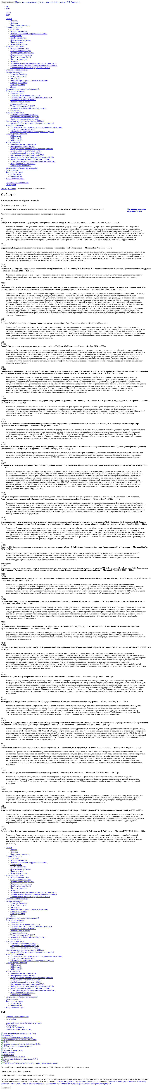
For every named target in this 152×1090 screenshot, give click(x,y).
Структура (14, 29)
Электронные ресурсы (15, 112)
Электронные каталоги (15, 91)
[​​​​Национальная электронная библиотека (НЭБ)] (20, 1044)
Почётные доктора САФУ (20, 57)
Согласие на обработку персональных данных (74, 1081)
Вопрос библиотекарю (15, 179)
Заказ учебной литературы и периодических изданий (32, 123)
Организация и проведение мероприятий (22, 89)
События (14, 23)
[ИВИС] (4, 1042)
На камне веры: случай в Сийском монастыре (29, 80)
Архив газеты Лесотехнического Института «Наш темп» (33, 63)
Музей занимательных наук (17, 70)
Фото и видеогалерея (14, 172)
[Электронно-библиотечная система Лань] (18, 1033)
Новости (13, 21)
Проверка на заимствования (17, 183)
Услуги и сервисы (13, 142)
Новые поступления (18, 44)
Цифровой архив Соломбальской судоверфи (24, 1023)
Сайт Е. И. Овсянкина (15, 1027)
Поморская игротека (14, 72)
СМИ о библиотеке (18, 38)
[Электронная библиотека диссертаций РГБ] (19, 1059)
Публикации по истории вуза (22, 53)
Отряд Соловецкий (18, 76)
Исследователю (12, 170)
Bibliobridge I (15, 136)
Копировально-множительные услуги (25, 151)
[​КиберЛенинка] (8, 1053)
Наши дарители (16, 42)
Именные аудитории (18, 59)
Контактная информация (20, 40)
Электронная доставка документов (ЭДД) (27, 155)
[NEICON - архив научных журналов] (16, 1046)
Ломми (13, 87)
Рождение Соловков (18, 74)
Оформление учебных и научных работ (22, 168)
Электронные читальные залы (22, 147)
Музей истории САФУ (15, 46)
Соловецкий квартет (18, 83)
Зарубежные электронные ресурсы (24, 117)
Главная (9, 19)
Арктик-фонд (11, 1025)
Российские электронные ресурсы (24, 115)
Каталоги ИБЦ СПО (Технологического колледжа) (31, 98)
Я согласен (6, 1088)
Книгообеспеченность (15, 125)
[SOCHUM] (29, 1063)
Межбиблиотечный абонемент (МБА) (25, 153)
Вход (8, 15)
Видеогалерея (16, 176)
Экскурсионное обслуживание (22, 164)
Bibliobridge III (16, 140)
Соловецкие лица (17, 85)
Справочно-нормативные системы (24, 119)
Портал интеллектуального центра (47, 2)
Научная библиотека (14, 27)
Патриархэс (15, 78)
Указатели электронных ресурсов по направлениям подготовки (36, 127)
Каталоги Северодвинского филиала (25, 95)
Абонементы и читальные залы (23, 144)
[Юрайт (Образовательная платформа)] (17, 1038)
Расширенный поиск (18, 104)
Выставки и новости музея (21, 55)
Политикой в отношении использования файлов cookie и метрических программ (78, 1084)
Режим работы (16, 36)
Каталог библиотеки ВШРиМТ (23, 100)
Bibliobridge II (15, 138)
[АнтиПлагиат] (7, 1055)
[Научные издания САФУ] (12, 1050)
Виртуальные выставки (20, 25)
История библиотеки (18, 31)
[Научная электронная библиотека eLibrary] (19, 1040)
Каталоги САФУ (17, 93)
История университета (19, 48)
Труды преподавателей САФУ (22, 106)
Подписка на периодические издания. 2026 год (25, 121)
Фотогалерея (15, 174)
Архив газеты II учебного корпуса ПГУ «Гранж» (30, 68)
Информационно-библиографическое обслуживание (31, 149)
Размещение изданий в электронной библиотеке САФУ (32, 161)
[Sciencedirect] (7, 1048)
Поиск (8, 12)
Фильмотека (15, 110)
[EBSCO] (5, 1061)
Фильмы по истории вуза (20, 51)
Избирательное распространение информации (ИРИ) (32, 157)
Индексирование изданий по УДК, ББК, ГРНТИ (30, 159)
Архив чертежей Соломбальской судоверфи (28, 108)
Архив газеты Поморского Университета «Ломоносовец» (33, 66)
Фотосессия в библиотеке (20, 166)
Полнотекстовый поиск (20, 102)
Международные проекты (16, 134)
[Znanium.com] (7, 1035)
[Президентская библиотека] (13, 1057)
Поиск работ (11, 185)
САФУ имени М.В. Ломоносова (18, 1029)
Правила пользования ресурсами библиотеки (28, 34)
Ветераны (14, 61)
